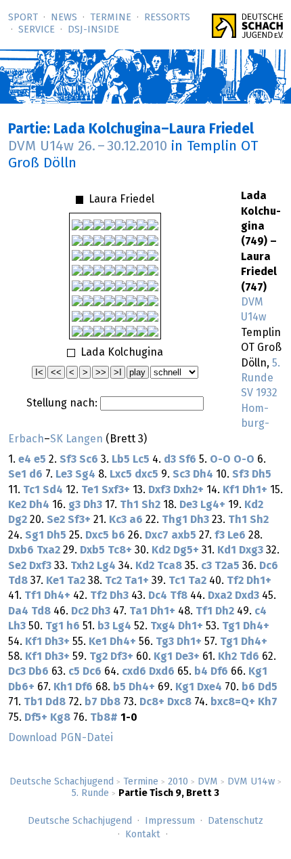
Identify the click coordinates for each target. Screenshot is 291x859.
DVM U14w (251, 782)
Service (36, 30)
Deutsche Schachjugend (61, 782)
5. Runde (90, 793)
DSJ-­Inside (93, 30)
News (64, 17)
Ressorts (167, 17)
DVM (208, 782)
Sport (23, 17)
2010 (178, 782)
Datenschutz (235, 821)
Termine (110, 17)
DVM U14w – (87, 146)
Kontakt (142, 834)
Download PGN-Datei (60, 737)
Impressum (170, 821)
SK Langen (76, 439)
